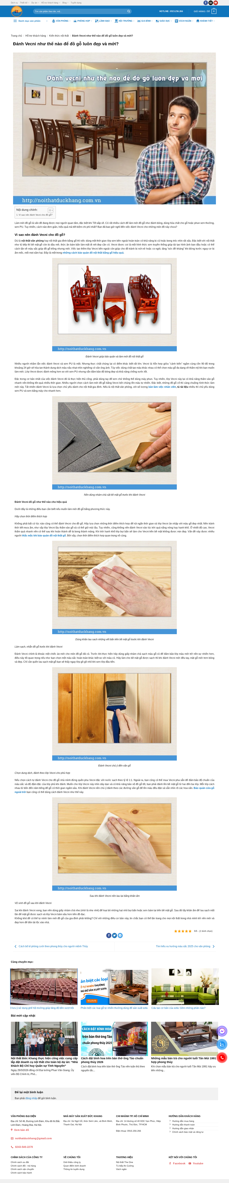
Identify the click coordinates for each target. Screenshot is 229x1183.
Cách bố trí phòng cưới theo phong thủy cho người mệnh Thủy (53, 946)
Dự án (34, 3)
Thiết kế (23, 3)
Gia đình (146, 21)
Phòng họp (83, 21)
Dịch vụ (14, 3)
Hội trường (125, 21)
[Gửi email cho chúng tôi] (210, 2)
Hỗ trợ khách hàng (49, 3)
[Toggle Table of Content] (48, 210)
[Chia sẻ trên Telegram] (120, 935)
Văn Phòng (62, 21)
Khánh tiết (206, 21)
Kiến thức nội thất (59, 35)
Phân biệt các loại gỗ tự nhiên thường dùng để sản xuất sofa (114, 1008)
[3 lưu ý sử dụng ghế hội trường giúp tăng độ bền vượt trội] (44, 986)
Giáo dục (165, 21)
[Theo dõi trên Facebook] (205, 2)
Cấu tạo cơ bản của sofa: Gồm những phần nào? (178, 1008)
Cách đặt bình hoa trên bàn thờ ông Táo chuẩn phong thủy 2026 (112, 1060)
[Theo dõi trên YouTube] (215, 2)
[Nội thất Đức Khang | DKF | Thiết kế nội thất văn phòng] (20, 11)
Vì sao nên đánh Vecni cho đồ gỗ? (35, 215)
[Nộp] (128, 11)
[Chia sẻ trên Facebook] (108, 935)
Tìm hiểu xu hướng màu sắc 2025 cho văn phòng (183, 946)
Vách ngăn (185, 21)
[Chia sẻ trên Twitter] (114, 935)
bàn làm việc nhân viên (162, 387)
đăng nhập (31, 1098)
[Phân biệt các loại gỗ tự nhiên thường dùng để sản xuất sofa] (114, 986)
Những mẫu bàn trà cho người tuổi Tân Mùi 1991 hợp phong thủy (183, 1060)
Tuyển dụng (76, 3)
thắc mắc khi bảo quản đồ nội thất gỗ (44, 535)
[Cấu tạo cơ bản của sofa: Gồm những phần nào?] (185, 986)
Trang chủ (16, 35)
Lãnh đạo (104, 21)
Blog (64, 3)
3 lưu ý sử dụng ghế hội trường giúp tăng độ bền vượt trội (42, 1008)
